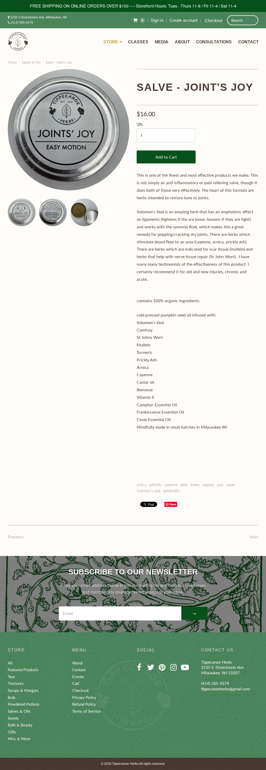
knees (195, 485)
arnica (141, 485)
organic (208, 485)
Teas (11, 676)
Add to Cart (166, 156)
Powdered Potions (23, 704)
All (10, 663)
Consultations (214, 42)
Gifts (12, 732)
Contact (248, 42)
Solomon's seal (148, 491)
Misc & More (19, 738)
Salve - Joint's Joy (59, 62)
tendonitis (171, 491)
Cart (75, 683)
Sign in (157, 20)
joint (184, 485)
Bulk (12, 697)
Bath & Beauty (20, 725)
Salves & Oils (31, 62)
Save (173, 504)
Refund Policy (84, 704)
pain (220, 485)
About (182, 42)
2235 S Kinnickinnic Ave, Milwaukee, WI (38, 17)
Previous (16, 536)
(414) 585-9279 (21, 22)
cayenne (171, 485)
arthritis (155, 485)
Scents (13, 718)
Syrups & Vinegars (23, 690)
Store (110, 42)
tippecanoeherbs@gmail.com (225, 688)
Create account (183, 20)
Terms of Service (86, 711)
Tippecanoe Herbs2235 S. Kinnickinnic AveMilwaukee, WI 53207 (222, 667)
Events (78, 676)
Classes (138, 42)
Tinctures (16, 683)
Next (253, 536)
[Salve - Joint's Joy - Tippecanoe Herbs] (68, 129)
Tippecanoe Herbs (125, 764)
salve (230, 485)
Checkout (213, 20)
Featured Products (23, 669)
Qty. (140, 124)
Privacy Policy (84, 697)
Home (12, 62)
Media (161, 42)
